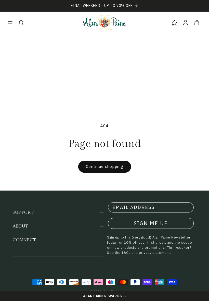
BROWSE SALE (62, 278)
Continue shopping (104, 166)
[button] (10, 22)
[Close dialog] (113, 180)
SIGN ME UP (151, 223)
